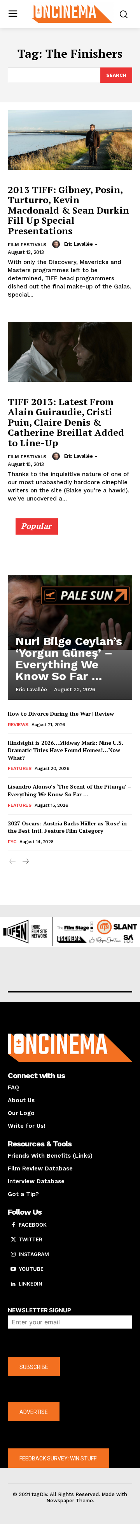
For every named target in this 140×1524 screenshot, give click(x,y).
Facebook (33, 1225)
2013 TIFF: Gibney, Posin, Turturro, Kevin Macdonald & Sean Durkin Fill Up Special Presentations (68, 210)
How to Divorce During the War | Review (61, 713)
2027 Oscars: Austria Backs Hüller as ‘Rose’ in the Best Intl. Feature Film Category (67, 827)
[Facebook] (13, 1225)
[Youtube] (13, 1269)
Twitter (30, 1239)
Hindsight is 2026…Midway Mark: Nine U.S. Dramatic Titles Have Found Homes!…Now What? (65, 750)
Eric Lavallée (78, 244)
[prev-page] (13, 861)
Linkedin (30, 1284)
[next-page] (25, 861)
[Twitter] (13, 1239)
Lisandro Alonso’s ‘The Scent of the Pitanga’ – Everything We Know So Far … (69, 790)
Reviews (18, 724)
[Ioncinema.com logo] (72, 13)
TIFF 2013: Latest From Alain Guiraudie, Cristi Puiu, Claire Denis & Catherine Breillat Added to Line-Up (66, 422)
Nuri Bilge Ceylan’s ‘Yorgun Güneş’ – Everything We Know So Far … (69, 658)
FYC (12, 841)
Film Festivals (27, 244)
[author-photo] (57, 244)
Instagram (34, 1254)
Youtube (31, 1269)
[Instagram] (13, 1254)
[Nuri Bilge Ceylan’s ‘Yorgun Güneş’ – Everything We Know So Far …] (70, 612)
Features (19, 768)
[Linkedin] (13, 1284)
